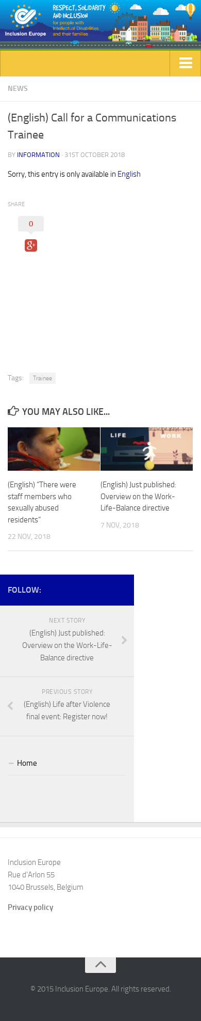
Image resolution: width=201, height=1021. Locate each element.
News (18, 88)
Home (27, 763)
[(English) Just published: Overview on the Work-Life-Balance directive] (146, 449)
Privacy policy (30, 907)
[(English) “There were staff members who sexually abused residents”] (54, 449)
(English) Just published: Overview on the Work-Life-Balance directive (138, 496)
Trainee (42, 378)
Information (38, 155)
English (129, 174)
